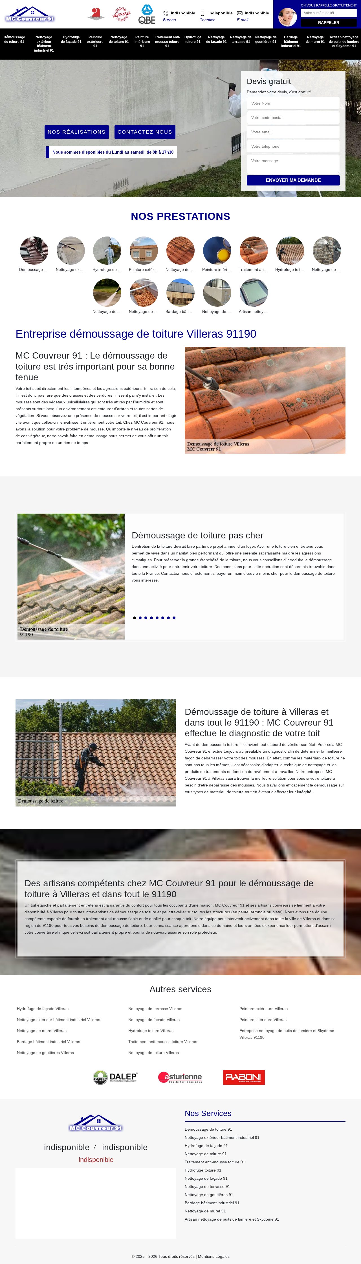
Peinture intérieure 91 (142, 41)
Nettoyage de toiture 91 (119, 39)
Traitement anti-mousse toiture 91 (167, 41)
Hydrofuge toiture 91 (192, 39)
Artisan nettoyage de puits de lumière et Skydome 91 (344, 41)
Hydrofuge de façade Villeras (43, 1008)
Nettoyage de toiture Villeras (153, 1052)
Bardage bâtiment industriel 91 (291, 41)
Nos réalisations (77, 132)
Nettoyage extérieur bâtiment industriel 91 (44, 43)
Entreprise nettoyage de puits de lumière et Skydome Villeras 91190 (286, 1034)
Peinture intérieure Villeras (263, 1019)
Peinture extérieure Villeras (263, 1008)
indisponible (183, 13)
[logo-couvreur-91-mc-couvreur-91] (30, 14)
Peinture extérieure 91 (95, 41)
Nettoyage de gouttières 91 (266, 39)
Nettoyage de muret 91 (315, 39)
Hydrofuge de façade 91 (71, 39)
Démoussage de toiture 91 (14, 39)
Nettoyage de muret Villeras (42, 1030)
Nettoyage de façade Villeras (154, 1019)
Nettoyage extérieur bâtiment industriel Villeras (58, 1019)
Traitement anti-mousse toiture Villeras (162, 1041)
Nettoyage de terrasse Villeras (155, 1008)
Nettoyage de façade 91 (216, 39)
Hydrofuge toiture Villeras (150, 1030)
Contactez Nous (145, 132)
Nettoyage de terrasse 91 (241, 39)
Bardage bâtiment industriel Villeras (48, 1041)
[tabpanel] (234, 559)
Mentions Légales (214, 1256)
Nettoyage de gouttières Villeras (45, 1052)
